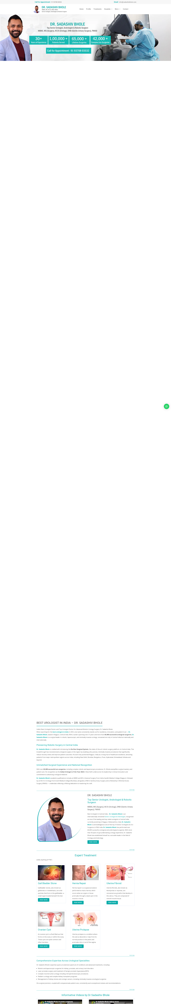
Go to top (131, 790)
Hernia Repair (79, 883)
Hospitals (107, 9)
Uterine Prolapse (80, 929)
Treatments (98, 9)
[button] (108, 9)
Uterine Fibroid (114, 883)
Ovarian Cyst (44, 929)
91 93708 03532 (56, 2)
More (117, 9)
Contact (125, 9)
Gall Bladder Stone (47, 883)
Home (82, 9)
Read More (93, 842)
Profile (88, 9)
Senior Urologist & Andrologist (115, 817)
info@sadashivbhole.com (127, 2)
